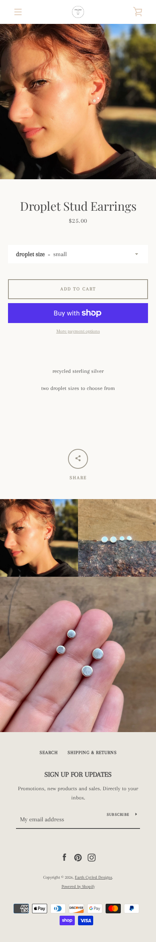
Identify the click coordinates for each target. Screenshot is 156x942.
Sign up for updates (78, 774)
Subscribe (118, 814)
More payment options (78, 331)
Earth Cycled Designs (93, 877)
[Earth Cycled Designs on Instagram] (92, 857)
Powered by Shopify (78, 886)
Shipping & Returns (92, 752)
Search (49, 752)
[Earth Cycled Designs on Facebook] (64, 857)
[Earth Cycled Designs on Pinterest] (78, 857)
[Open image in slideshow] (78, 101)
